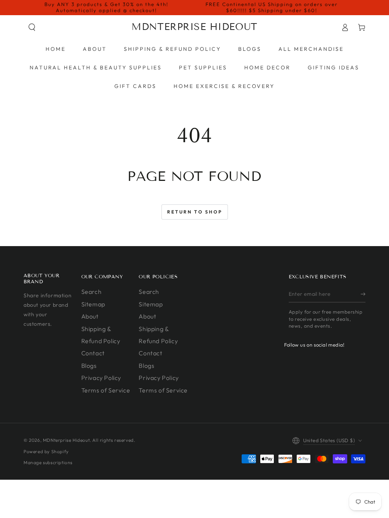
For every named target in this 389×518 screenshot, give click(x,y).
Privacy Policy (101, 377)
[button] (32, 27)
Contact (93, 353)
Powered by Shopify (46, 451)
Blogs (89, 365)
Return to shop (194, 212)
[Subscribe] (363, 294)
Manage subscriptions (48, 462)
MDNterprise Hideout (66, 440)
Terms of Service (105, 390)
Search (91, 291)
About (90, 316)
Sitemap (93, 304)
